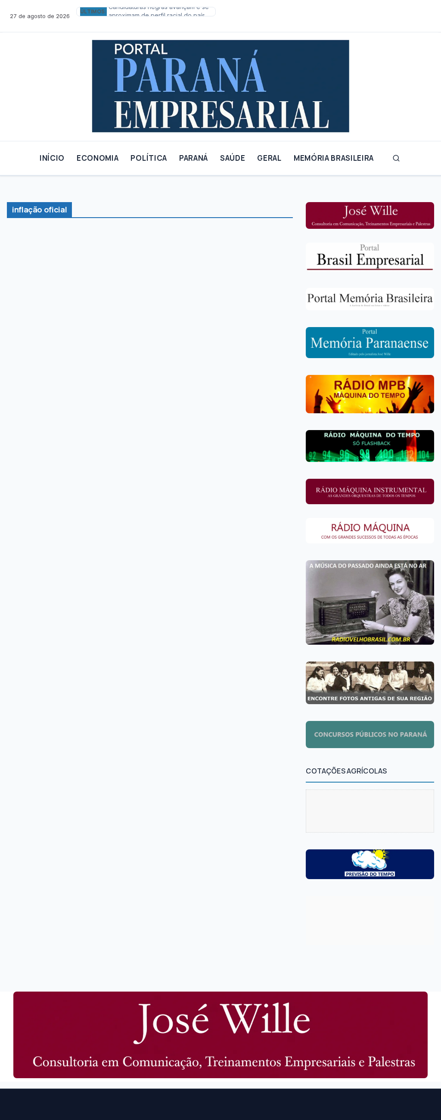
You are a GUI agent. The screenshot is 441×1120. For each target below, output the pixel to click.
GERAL (269, 158)
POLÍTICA (148, 158)
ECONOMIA (97, 158)
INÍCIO (52, 158)
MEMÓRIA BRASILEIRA (334, 158)
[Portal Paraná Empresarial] (220, 83)
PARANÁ (193, 158)
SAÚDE (232, 158)
